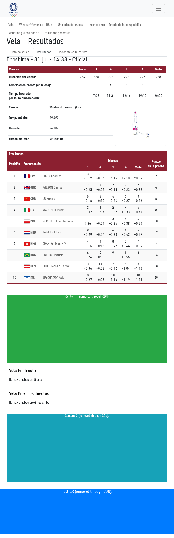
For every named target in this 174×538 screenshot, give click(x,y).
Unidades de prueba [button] (70, 24)
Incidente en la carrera (73, 52)
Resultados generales (56, 33)
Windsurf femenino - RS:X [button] (35, 24)
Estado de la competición (125, 24)
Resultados (44, 52)
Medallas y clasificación (23, 33)
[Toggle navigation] (158, 8)
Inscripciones (97, 24)
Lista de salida (19, 52)
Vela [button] (11, 24)
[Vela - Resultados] (13, 8)
